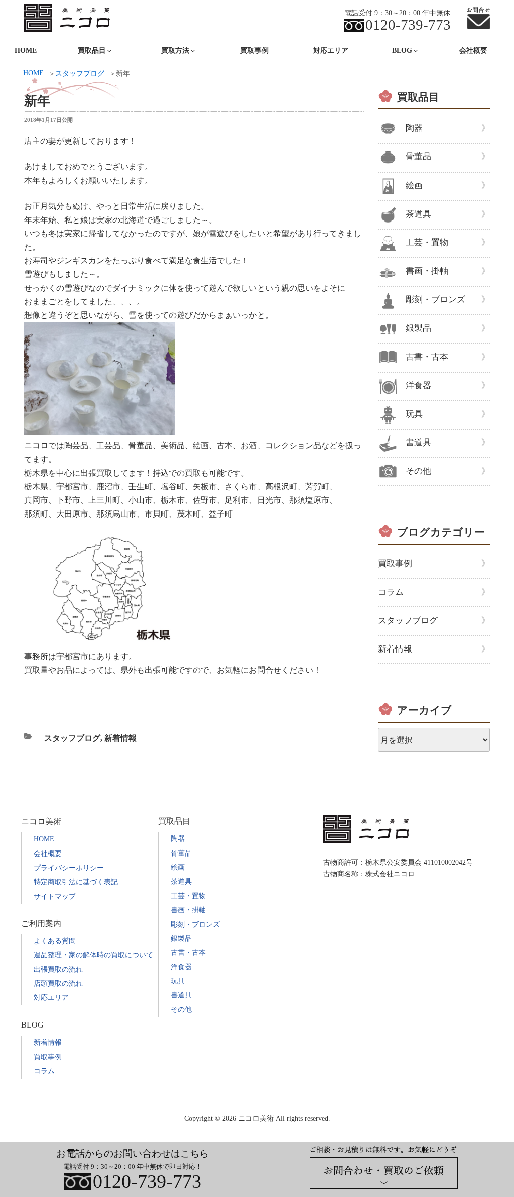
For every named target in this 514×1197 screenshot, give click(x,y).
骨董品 (418, 156)
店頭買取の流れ (58, 983)
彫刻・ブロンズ (435, 299)
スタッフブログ (72, 738)
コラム (391, 592)
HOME (44, 839)
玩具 (414, 414)
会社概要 (473, 50)
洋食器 (418, 385)
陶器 (414, 128)
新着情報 (120, 738)
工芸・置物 (427, 242)
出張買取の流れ (58, 969)
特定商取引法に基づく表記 (76, 882)
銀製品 (418, 328)
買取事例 (254, 50)
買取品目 (418, 97)
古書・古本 (427, 357)
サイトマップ (55, 896)
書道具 (418, 442)
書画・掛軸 (427, 271)
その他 (418, 471)
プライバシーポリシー (69, 868)
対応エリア (330, 50)
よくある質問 (55, 941)
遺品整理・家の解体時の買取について (93, 955)
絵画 (414, 185)
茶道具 (418, 214)
